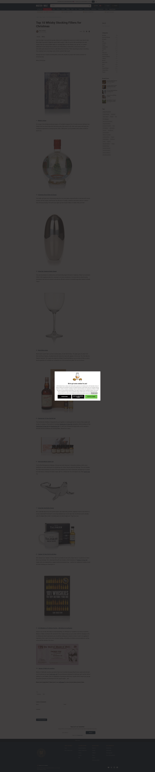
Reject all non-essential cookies (78, 397)
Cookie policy (94, 393)
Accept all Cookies (91, 396)
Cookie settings (64, 396)
